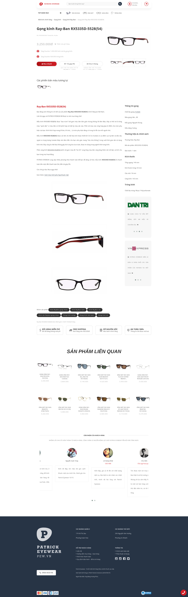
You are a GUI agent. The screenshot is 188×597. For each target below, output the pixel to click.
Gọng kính (104, 13)
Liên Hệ (79, 551)
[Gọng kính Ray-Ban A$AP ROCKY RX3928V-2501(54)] (143, 366)
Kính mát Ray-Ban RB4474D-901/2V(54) (143, 409)
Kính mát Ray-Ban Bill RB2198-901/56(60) (84, 377)
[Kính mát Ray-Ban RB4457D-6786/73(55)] (45, 398)
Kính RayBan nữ (94, 310)
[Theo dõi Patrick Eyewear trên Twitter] (128, 559)
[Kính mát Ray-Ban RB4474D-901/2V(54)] (143, 398)
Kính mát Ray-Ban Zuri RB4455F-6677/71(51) (104, 377)
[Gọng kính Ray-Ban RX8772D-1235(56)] (64, 366)
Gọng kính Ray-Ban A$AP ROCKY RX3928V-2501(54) (143, 377)
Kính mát (91, 13)
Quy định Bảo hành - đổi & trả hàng (88, 559)
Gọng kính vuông (69, 315)
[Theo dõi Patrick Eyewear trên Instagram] (121, 559)
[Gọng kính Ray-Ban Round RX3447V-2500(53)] (84, 398)
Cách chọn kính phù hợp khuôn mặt (56, 175)
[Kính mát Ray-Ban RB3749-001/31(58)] (64, 398)
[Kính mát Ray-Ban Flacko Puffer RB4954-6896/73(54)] (123, 366)
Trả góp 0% (70, 64)
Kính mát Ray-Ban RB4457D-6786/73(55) (45, 409)
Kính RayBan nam (78, 310)
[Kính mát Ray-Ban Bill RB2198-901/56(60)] (84, 366)
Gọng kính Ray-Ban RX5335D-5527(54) (45, 376)
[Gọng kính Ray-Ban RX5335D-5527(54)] (45, 365)
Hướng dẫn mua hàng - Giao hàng (88, 554)
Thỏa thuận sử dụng (122, 554)
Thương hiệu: (50, 35)
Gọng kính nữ (103, 315)
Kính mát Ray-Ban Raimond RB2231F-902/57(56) (104, 409)
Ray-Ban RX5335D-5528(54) (51, 106)
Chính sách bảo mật (122, 551)
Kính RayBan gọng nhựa (58, 310)
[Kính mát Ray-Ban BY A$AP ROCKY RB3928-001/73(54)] (123, 398)
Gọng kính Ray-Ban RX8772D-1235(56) (64, 377)
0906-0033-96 (47, 572)
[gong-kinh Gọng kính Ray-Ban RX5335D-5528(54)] (44, 87)
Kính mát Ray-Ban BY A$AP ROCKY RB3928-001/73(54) (123, 409)
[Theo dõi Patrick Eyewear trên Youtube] (117, 559)
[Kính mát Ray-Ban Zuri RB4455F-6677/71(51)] (103, 366)
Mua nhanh (47, 64)
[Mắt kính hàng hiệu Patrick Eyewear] (49, 4)
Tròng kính (118, 13)
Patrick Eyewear (80, 569)
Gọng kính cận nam (87, 315)
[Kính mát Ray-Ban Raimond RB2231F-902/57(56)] (103, 398)
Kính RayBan (76, 13)
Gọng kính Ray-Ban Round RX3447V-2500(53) (84, 409)
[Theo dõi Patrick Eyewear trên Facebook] (125, 559)
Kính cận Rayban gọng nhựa (49, 315)
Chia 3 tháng (93, 64)
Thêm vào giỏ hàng (63, 44)
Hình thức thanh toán (84, 557)
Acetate (137, 112)
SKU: (38, 35)
